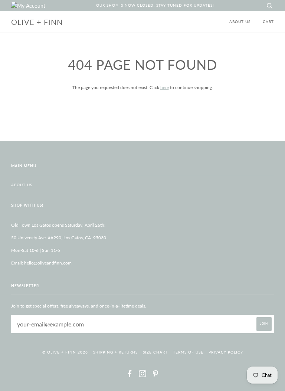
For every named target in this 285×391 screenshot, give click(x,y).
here (164, 87)
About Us (239, 22)
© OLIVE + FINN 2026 (65, 352)
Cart (268, 22)
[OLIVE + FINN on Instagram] (143, 375)
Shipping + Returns (115, 352)
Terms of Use (188, 352)
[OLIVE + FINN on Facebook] (130, 375)
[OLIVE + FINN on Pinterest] (156, 375)
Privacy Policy (226, 352)
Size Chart (155, 352)
